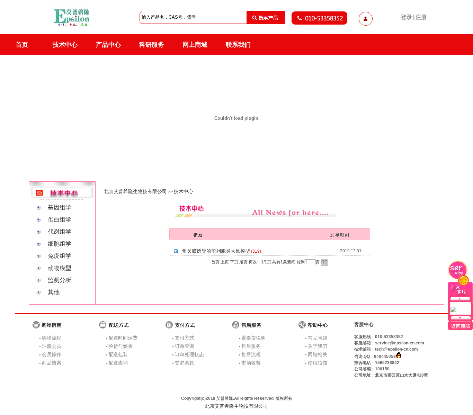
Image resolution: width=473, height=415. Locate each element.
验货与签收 (120, 346)
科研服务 (151, 44)
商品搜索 (51, 363)
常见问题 (317, 338)
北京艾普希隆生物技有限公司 (135, 191)
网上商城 (194, 44)
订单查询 (184, 346)
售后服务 (251, 346)
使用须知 (317, 363)
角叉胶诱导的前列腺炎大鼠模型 (216, 251)
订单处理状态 (189, 354)
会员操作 (51, 354)
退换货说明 (253, 338)
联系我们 (238, 44)
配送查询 (118, 363)
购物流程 (51, 338)
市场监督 (251, 363)
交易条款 (184, 363)
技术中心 (65, 44)
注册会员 (51, 346)
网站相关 (317, 354)
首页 (22, 44)
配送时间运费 (122, 338)
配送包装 (118, 354)
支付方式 (184, 338)
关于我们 (317, 346)
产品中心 (108, 44)
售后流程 (251, 354)
